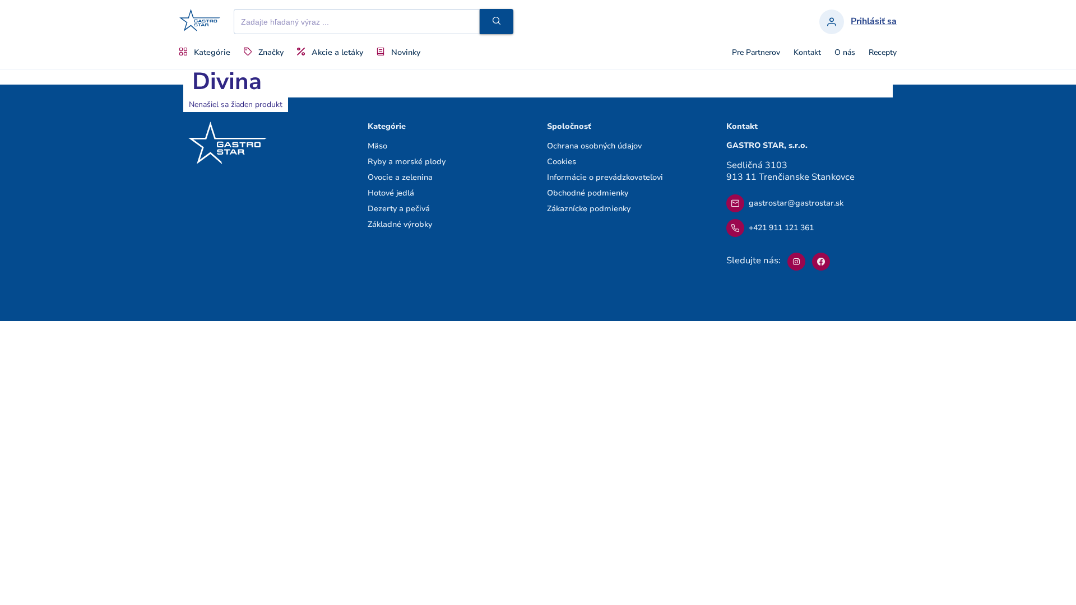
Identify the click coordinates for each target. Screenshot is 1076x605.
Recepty (883, 53)
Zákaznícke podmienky (588, 208)
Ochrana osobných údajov (594, 146)
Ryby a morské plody (407, 161)
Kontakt (807, 53)
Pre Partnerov (756, 53)
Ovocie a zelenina (400, 177)
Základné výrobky (400, 224)
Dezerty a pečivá (399, 208)
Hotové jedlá (391, 193)
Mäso (377, 146)
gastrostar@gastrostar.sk (796, 203)
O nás (844, 53)
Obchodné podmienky (587, 193)
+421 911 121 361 (781, 227)
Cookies (561, 161)
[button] (496, 21)
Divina (227, 81)
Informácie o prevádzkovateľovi (605, 177)
